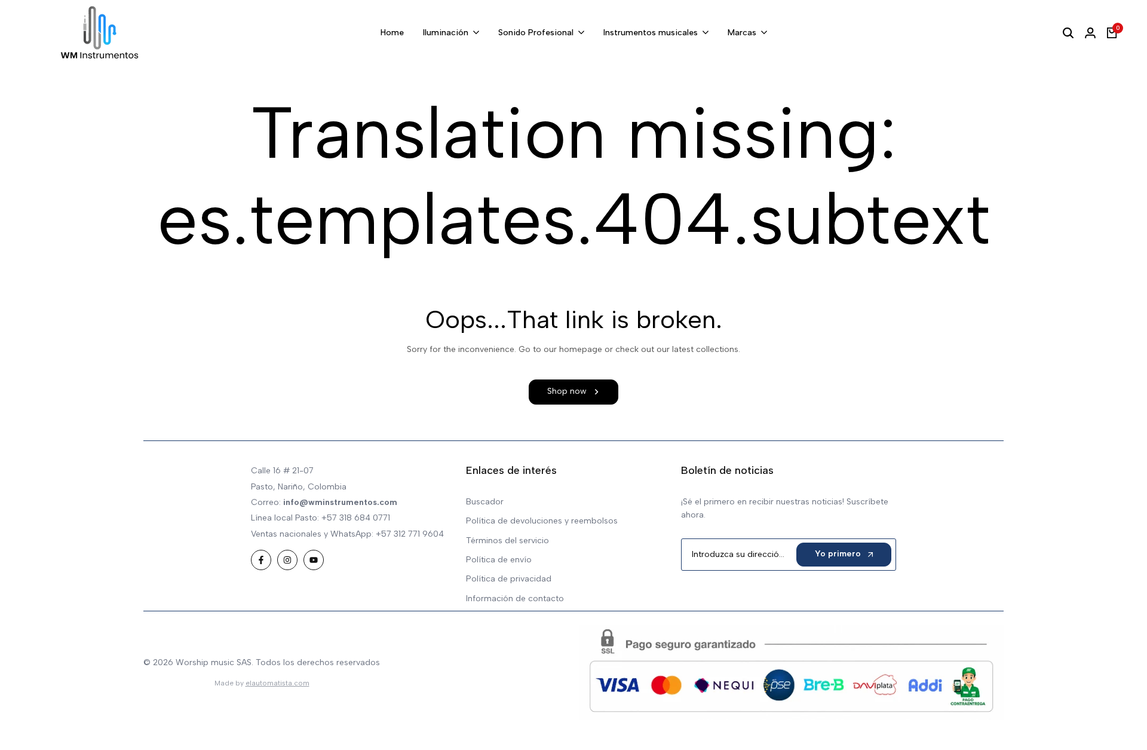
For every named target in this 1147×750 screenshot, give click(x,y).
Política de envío (499, 560)
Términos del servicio (507, 540)
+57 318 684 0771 (355, 518)
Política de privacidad (508, 579)
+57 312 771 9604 (410, 534)
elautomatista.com (277, 683)
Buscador (485, 502)
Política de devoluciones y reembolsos (542, 521)
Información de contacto (515, 598)
